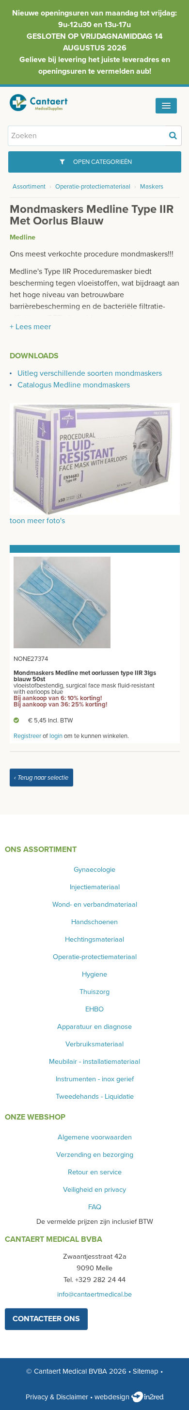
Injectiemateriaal (95, 887)
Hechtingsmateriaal (94, 939)
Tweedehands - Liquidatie (95, 1096)
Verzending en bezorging (94, 1155)
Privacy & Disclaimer (57, 1397)
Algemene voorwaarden (95, 1137)
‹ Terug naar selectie (41, 778)
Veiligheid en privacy (94, 1190)
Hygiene (94, 974)
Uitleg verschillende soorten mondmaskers (89, 373)
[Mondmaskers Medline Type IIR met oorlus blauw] (95, 458)
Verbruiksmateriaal (94, 1044)
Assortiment (29, 187)
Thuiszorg (94, 992)
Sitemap (145, 1371)
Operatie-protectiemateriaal (92, 187)
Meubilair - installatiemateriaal (94, 1062)
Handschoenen (94, 922)
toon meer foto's (37, 521)
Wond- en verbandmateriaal (94, 904)
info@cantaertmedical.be (94, 1294)
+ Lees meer (30, 327)
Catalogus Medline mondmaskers (73, 385)
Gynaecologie (94, 869)
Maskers (151, 187)
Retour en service (95, 1172)
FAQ (94, 1207)
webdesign (112, 1397)
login (56, 736)
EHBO (94, 1009)
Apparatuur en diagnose (94, 1027)
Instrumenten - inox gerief (95, 1079)
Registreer (27, 736)
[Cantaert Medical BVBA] (46, 102)
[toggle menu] (166, 105)
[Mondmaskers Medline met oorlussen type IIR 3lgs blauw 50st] (62, 602)
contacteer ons (46, 1319)
